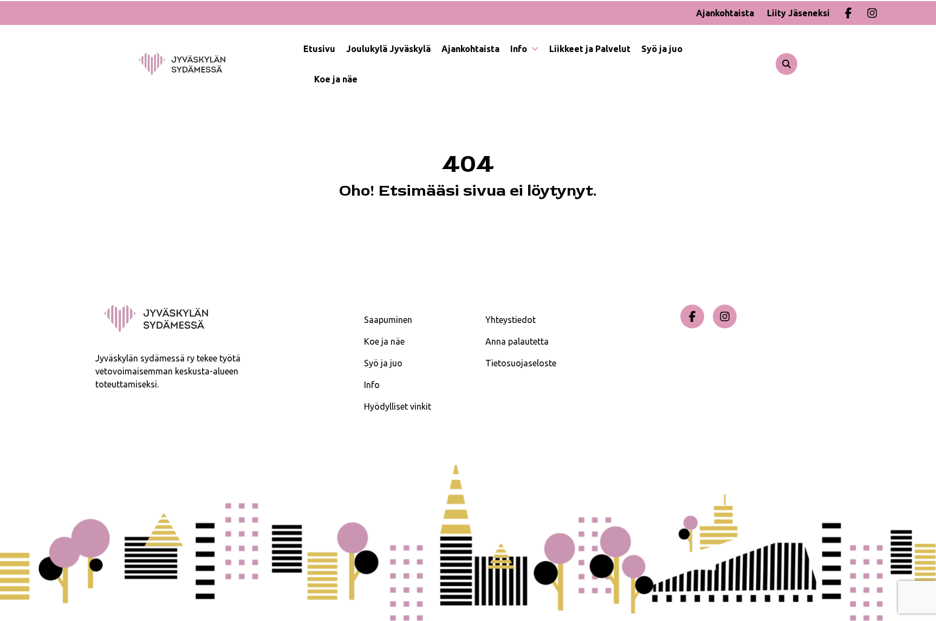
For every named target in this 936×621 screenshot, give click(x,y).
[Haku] (786, 64)
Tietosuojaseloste (520, 363)
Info (519, 49)
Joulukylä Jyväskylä (388, 49)
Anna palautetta (517, 341)
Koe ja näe (336, 79)
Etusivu (319, 49)
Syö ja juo (661, 49)
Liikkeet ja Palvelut (589, 49)
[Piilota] (533, 48)
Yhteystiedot (510, 320)
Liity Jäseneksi (798, 13)
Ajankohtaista (725, 13)
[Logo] (221, 64)
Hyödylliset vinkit (397, 406)
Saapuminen (388, 320)
